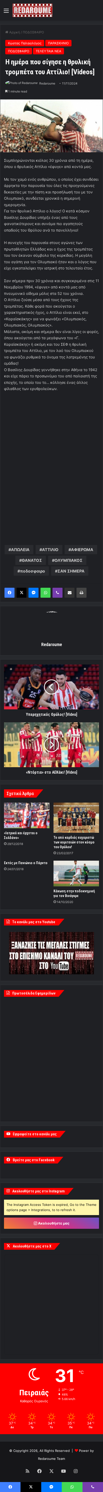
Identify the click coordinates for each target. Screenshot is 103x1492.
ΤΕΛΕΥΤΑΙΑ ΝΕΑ (48, 51)
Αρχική (14, 32)
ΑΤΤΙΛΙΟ (50, 549)
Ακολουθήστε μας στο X (32, 1246)
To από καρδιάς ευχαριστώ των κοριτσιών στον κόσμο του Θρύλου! (74, 842)
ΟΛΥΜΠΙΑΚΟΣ (68, 560)
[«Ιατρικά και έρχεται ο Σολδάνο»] (27, 815)
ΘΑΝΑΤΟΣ (32, 560)
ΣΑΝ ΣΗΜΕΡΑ (71, 571)
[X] (21, 593)
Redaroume (47, 83)
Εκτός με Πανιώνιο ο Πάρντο (26, 863)
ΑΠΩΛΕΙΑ (20, 549)
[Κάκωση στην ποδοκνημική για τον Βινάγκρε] (76, 873)
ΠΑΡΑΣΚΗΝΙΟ (58, 43)
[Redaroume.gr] (32, 10)
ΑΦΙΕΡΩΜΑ (82, 549)
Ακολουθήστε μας (53, 1223)
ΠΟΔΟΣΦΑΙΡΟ (33, 32)
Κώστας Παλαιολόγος (25, 43)
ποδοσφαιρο (32, 571)
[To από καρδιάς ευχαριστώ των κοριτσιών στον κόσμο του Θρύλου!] (76, 818)
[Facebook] (9, 593)
